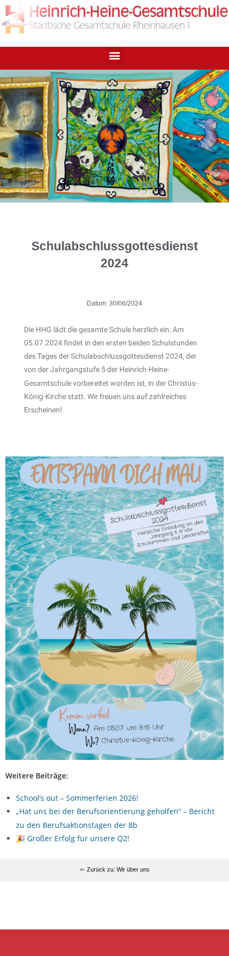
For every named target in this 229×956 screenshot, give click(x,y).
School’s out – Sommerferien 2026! (77, 798)
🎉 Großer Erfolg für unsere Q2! (72, 838)
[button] (115, 55)
